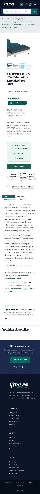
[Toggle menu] (35, 4)
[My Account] (26, 4)
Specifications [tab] (9, 199)
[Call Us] (22, 4)
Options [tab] (22, 199)
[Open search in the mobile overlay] (20, 11)
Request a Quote (20, 367)
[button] (28, 53)
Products (11, 19)
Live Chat (20, 153)
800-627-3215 (20, 148)
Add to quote (18, 166)
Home (4, 19)
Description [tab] (8, 196)
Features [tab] (20, 196)
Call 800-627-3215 (20, 360)
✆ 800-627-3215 (18, 491)
